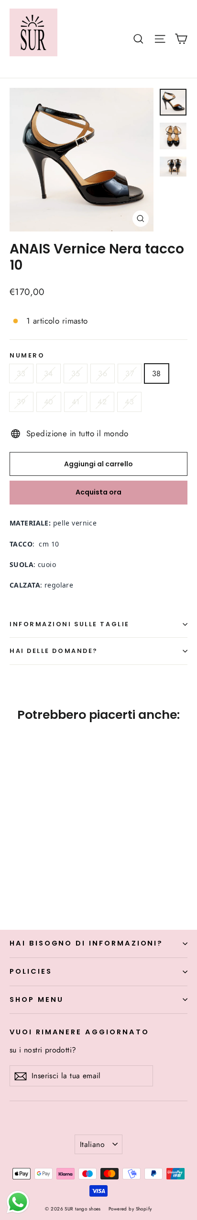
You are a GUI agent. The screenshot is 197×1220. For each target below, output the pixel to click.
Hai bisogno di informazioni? (86, 943)
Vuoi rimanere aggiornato (79, 1032)
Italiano (92, 1144)
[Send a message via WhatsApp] (18, 1202)
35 (75, 373)
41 (76, 401)
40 (49, 401)
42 (102, 401)
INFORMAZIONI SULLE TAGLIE (70, 624)
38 (156, 373)
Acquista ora (98, 492)
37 (129, 373)
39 (21, 401)
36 (102, 373)
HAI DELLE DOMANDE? (54, 651)
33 (21, 373)
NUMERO (27, 355)
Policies (31, 971)
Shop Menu (36, 999)
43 (129, 401)
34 (48, 373)
